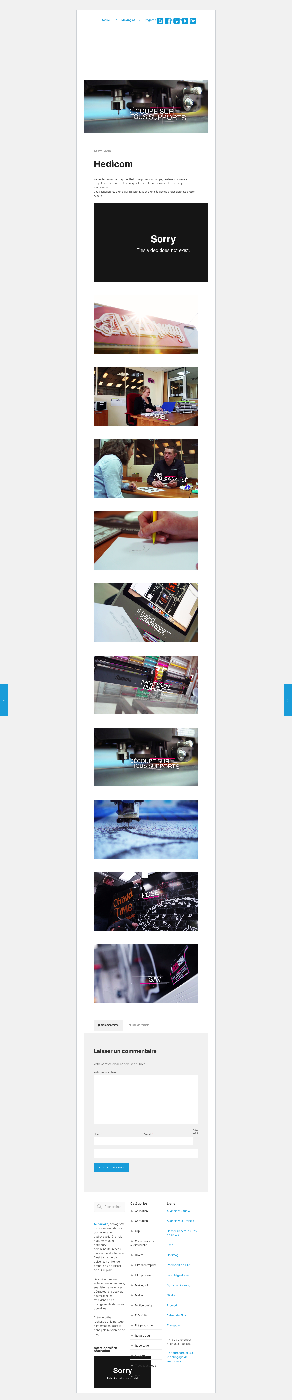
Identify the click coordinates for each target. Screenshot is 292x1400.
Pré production (144, 1325)
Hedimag (173, 1255)
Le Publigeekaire (178, 1275)
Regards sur (153, 20)
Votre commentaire (105, 1072)
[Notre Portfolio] (193, 21)
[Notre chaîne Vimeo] (176, 21)
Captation (141, 1220)
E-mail (148, 1134)
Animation (141, 1210)
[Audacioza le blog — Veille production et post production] (146, 53)
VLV (137, 1375)
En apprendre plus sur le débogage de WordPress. (181, 1357)
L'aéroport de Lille (178, 1265)
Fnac (170, 1244)
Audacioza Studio (178, 1210)
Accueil (106, 20)
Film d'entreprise (146, 1265)
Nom (98, 1134)
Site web (195, 1131)
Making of (128, 20)
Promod (172, 1305)
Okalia (171, 1295)
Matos (139, 1295)
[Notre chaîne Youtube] (184, 21)
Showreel (141, 1355)
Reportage (142, 1345)
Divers (139, 1255)
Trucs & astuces (145, 1365)
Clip (137, 1231)
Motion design (144, 1305)
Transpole (173, 1325)
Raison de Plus (176, 1315)
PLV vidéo (141, 1315)
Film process (143, 1275)
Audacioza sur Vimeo (180, 1220)
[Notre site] (160, 21)
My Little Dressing (178, 1285)
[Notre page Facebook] (168, 21)
